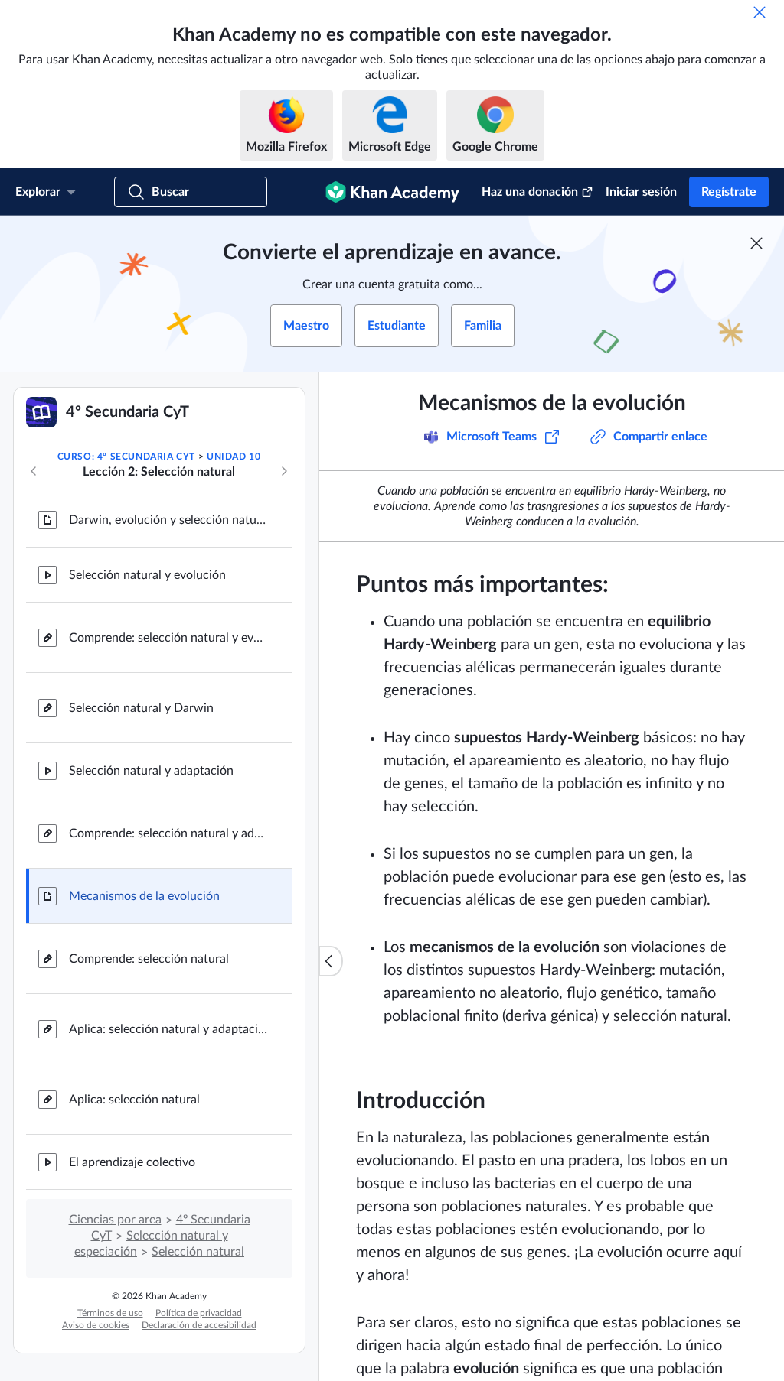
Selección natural (198, 1252)
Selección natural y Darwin (141, 708)
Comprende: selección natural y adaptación (168, 833)
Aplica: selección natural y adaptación (168, 1029)
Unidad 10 (233, 456)
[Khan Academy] (392, 192)
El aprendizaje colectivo (132, 1162)
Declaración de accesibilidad (199, 1325)
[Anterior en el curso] (33, 471)
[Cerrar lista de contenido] (330, 961)
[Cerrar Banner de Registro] (756, 243)
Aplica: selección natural (134, 1099)
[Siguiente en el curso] (284, 471)
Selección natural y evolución (147, 575)
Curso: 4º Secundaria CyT (126, 456)
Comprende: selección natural (149, 959)
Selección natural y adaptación (151, 771)
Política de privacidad (198, 1313)
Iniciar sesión (641, 192)
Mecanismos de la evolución (144, 896)
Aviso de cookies (95, 1325)
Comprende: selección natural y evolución (168, 638)
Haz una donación (530, 192)
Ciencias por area (115, 1220)
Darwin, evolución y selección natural (168, 520)
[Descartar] (759, 12)
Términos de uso (110, 1313)
